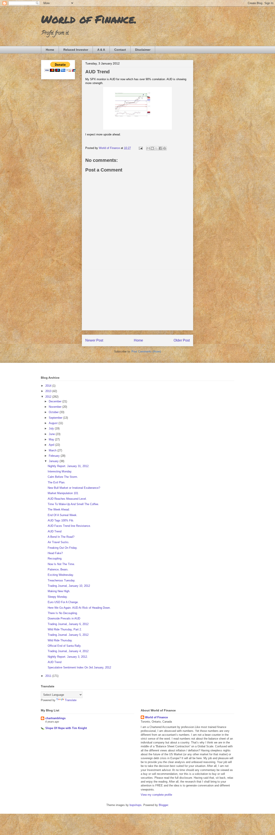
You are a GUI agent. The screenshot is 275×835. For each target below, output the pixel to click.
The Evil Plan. (56, 482)
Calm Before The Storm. (63, 476)
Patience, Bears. (58, 569)
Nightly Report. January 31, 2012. (68, 466)
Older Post (182, 340)
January (54, 461)
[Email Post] (140, 148)
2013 (48, 391)
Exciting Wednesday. (61, 574)
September (56, 417)
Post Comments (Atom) (146, 351)
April (52, 444)
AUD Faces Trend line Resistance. (69, 525)
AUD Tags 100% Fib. (61, 520)
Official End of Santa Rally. (64, 645)
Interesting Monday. (60, 471)
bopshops (136, 805)
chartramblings (55, 718)
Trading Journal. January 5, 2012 (68, 634)
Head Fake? (55, 553)
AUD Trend (54, 531)
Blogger (163, 805)
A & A (101, 49)
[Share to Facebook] (160, 148)
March (53, 450)
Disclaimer (142, 49)
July (52, 428)
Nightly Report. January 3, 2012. (68, 656)
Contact (120, 49)
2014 (48, 385)
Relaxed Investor (75, 49)
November (55, 406)
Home (50, 49)
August (53, 423)
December (55, 401)
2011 (48, 675)
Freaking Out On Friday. (63, 547)
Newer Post (94, 340)
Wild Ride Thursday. (60, 640)
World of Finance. (89, 19)
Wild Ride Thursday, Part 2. (65, 629)
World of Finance (156, 717)
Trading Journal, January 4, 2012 (68, 651)
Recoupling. (55, 558)
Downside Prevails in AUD (64, 618)
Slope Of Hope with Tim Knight (66, 728)
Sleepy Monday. (58, 596)
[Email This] (148, 148)
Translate (70, 700)
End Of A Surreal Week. (62, 515)
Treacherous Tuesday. (61, 580)
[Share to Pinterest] (164, 148)
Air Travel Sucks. (58, 542)
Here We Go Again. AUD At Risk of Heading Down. (79, 607)
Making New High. (59, 591)
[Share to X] (156, 148)
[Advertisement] (137, 300)
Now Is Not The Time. (61, 564)
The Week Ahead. (59, 509)
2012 (48, 396)
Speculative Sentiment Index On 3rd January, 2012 (79, 667)
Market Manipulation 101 (63, 493)
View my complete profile (156, 794)
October (54, 412)
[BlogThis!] (152, 148)
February (55, 455)
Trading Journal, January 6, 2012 (68, 624)
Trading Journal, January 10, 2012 (69, 585)
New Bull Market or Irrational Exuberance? (74, 487)
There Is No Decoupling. (63, 613)
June (52, 434)
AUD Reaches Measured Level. (67, 498)
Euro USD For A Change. (63, 602)
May (52, 439)
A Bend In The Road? (61, 536)
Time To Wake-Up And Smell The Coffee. (73, 504)
